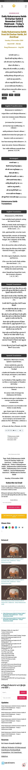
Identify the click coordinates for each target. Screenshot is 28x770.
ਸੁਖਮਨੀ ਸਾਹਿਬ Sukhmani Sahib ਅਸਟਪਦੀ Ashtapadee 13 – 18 (11, 644)
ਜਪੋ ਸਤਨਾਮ (11, 763)
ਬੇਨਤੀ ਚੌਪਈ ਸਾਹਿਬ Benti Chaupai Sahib (11, 666)
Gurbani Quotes (5, 633)
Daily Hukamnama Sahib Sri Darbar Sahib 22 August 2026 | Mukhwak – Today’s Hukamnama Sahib (13, 707)
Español (5, 95)
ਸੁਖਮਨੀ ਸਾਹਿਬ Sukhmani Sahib (9, 657)
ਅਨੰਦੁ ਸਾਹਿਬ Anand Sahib (7, 653)
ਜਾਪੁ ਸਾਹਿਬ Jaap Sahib (7, 652)
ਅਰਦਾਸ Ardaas (5, 660)
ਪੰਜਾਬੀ (11, 95)
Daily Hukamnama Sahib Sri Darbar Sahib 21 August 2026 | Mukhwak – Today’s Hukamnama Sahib (13, 714)
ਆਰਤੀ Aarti (4, 662)
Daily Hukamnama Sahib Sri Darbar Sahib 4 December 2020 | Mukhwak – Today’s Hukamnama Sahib (12, 560)
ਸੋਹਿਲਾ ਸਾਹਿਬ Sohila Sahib (7, 655)
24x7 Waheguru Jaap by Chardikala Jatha (14, 516)
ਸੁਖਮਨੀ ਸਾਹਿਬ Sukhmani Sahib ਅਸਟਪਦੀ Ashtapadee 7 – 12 (11, 641)
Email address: (14, 500)
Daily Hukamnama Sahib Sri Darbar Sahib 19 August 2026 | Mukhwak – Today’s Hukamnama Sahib (13, 727)
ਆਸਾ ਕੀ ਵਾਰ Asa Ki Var (7, 673)
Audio (4, 98)
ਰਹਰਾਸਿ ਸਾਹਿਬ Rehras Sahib (8, 659)
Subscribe (22, 697)
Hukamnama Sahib (14, 13)
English (17, 95)
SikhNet (4, 756)
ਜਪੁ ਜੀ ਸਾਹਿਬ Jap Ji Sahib (7, 650)
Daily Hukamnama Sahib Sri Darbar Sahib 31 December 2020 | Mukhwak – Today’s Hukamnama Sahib (12, 581)
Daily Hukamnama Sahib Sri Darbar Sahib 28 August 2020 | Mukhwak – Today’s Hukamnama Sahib (13, 602)
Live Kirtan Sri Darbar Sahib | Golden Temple (13, 635)
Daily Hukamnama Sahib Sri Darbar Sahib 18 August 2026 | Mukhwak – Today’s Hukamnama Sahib (13, 734)
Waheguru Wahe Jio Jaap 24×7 (10, 630)
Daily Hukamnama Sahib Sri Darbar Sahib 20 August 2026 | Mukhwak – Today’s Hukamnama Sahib (13, 720)
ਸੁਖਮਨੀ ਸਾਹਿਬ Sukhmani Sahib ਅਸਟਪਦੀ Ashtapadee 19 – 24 (11, 647)
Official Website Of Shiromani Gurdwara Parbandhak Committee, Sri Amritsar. (13, 750)
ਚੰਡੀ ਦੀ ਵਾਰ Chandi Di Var (7, 669)
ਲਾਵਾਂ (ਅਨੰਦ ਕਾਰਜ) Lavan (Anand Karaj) (11, 664)
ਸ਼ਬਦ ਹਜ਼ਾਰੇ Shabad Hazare (8, 671)
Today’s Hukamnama (7, 632)
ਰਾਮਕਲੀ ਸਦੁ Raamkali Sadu (8, 667)
